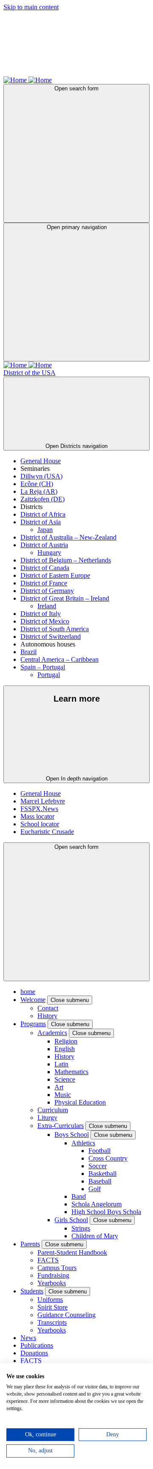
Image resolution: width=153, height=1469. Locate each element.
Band (78, 1196)
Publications (36, 1345)
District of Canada (44, 567)
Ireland (46, 606)
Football (99, 1150)
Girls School (71, 1219)
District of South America (54, 628)
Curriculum (52, 1110)
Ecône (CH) (36, 483)
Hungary (49, 552)
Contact (47, 1008)
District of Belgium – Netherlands (65, 560)
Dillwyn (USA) (41, 476)
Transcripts (52, 1322)
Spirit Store (52, 1307)
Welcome (32, 999)
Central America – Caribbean (59, 659)
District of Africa (42, 514)
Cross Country (108, 1158)
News (28, 1337)
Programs (33, 1023)
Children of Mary (94, 1236)
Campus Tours (56, 1267)
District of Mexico (44, 621)
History (47, 1015)
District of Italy (40, 613)
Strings (80, 1228)
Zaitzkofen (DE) (42, 499)
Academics (52, 1032)
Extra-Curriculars (60, 1125)
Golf (94, 1188)
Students (31, 1291)
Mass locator (37, 816)
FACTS (48, 1260)
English (64, 1048)
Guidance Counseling (66, 1314)
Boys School (71, 1134)
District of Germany (47, 590)
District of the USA (29, 372)
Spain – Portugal (42, 667)
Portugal (48, 674)
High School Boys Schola (106, 1211)
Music (62, 1094)
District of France (43, 583)
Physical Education (80, 1102)
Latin (61, 1064)
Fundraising (53, 1275)
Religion (65, 1041)
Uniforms (50, 1299)
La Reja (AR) (38, 491)
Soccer (97, 1166)
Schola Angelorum (96, 1204)
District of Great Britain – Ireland (64, 598)
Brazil (28, 651)
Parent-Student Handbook (72, 1252)
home (27, 991)
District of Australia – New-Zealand (68, 537)
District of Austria (44, 544)
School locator (39, 824)
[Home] (15, 80)
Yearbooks (51, 1283)
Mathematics (71, 1071)
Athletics (83, 1143)
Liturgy (47, 1117)
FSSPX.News (39, 808)
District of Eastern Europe (55, 575)
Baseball (99, 1181)
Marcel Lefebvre (42, 801)
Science (64, 1079)
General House (40, 460)
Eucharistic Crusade (47, 831)
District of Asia (40, 522)
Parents (30, 1244)
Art (58, 1087)
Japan (45, 529)
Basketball (102, 1173)
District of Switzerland (50, 636)
